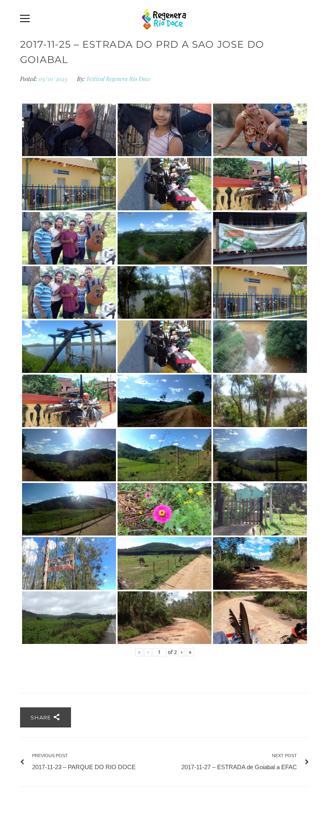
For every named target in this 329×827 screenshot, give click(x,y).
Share (41, 717)
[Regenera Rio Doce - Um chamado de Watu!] (164, 18)
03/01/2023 (54, 79)
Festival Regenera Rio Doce (118, 79)
